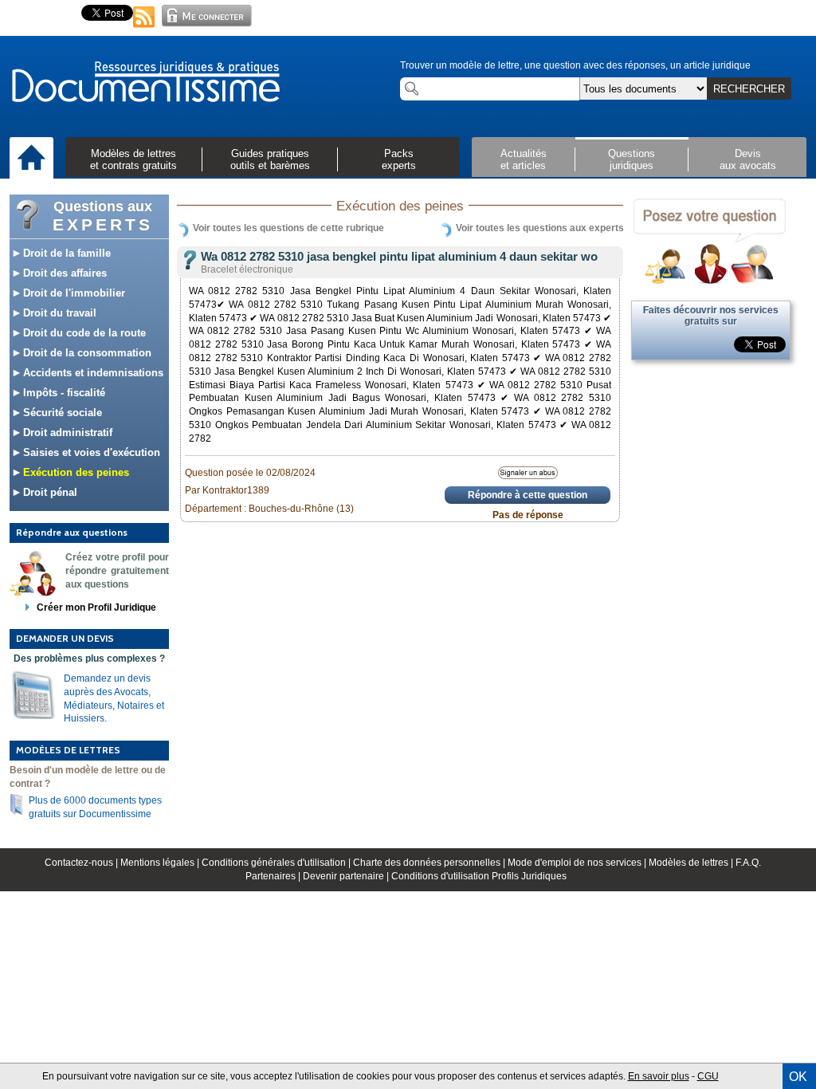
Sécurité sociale (61, 413)
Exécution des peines (74, 472)
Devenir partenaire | (347, 876)
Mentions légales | (161, 862)
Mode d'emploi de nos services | (578, 862)
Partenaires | (274, 876)
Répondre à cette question (527, 495)
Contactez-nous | (82, 862)
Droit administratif (66, 432)
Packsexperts (399, 159)
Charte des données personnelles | (430, 862)
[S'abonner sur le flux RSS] (144, 29)
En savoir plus (658, 1076)
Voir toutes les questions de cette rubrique (288, 228)
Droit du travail (58, 313)
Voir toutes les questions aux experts (540, 228)
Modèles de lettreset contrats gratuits (133, 159)
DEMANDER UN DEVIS (65, 638)
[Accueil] (31, 158)
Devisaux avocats (748, 159)
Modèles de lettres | (692, 862)
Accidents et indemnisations (91, 373)
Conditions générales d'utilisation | (277, 862)
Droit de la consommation (85, 353)
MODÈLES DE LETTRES (68, 750)
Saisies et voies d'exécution (90, 452)
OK (798, 1076)
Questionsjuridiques (631, 159)
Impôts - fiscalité (62, 393)
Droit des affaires (63, 273)
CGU (708, 1076)
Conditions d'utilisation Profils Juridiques (479, 876)
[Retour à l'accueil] (145, 83)
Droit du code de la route (83, 333)
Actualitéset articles (523, 159)
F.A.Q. (748, 862)
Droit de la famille (65, 253)
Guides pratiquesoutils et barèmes (270, 159)
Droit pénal (48, 492)
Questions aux (103, 216)
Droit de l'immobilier (72, 293)
